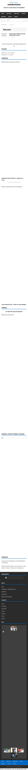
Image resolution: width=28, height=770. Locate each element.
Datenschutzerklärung (7, 596)
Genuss (24, 13)
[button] (13, 769)
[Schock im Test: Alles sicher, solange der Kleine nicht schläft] (14, 755)
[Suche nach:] (14, 20)
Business (3, 16)
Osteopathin (11, 561)
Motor (10, 16)
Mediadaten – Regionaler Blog (8, 589)
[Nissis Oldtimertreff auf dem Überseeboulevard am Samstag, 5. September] (21, 750)
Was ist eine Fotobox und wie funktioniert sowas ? (17, 34)
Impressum (4, 594)
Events (16, 16)
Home (2, 13)
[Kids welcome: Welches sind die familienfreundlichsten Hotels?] (14, 628)
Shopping (9, 13)
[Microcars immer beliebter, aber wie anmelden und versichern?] (7, 750)
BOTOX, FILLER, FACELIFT (8, 566)
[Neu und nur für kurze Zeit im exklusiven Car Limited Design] (14, 750)
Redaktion (4, 591)
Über (3, 586)
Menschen (16, 13)
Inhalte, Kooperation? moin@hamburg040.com (14, 44)
